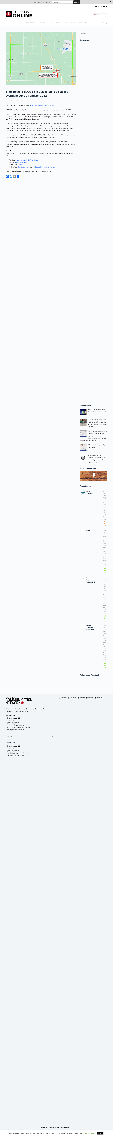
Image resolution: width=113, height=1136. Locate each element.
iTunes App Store (23, 167)
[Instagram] (98, 6)
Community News (30, 23)
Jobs (50, 23)
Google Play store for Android (45, 167)
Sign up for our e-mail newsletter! (42, 2)
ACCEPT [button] (100, 1133)
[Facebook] (96, 6)
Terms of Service (54, 1127)
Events (58, 23)
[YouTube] (104, 6)
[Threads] (101, 6)
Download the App (82, 23)
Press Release (19, 100)
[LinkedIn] (106, 6)
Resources (42, 23)
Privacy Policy (65, 1127)
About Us (44, 1127)
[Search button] (105, 33)
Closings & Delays (69, 23)
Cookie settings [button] (90, 1133)
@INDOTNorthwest (21, 162)
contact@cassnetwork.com (15, 730)
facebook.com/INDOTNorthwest (27, 160)
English (97, 14)
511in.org (20, 164)
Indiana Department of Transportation (42, 105)
